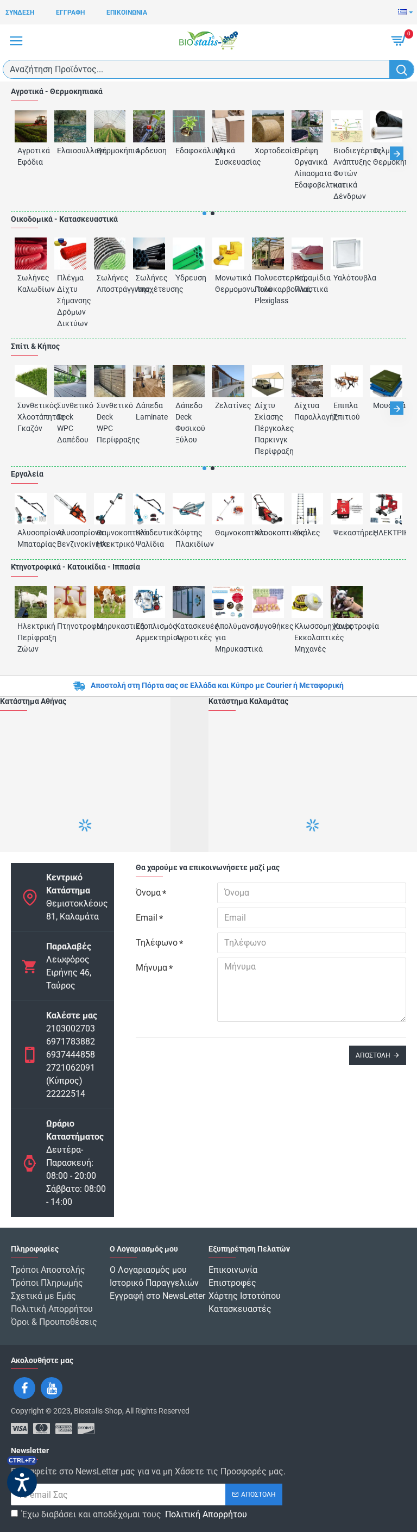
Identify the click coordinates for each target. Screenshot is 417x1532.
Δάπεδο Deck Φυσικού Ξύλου (188, 422)
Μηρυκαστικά (110, 626)
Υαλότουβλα (346, 277)
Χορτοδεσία (268, 150)
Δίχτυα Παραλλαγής (307, 411)
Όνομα (148, 892)
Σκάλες (307, 532)
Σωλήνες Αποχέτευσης (149, 283)
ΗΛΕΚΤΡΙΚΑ (386, 532)
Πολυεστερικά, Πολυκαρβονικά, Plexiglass (268, 289)
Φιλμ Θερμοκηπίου (386, 156)
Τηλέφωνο (157, 942)
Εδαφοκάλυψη (188, 150)
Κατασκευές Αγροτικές (188, 632)
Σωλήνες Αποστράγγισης (110, 283)
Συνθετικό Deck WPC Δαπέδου (70, 422)
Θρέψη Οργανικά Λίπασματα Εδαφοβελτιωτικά (307, 167)
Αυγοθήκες (268, 626)
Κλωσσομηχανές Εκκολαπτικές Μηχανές (307, 637)
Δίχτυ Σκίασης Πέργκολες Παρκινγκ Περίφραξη (268, 428)
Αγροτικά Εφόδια (30, 156)
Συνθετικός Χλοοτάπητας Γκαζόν (30, 417)
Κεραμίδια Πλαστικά (307, 283)
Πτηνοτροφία (70, 626)
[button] (20, 153)
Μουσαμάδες (386, 405)
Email (146, 917)
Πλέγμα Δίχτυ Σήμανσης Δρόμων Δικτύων (70, 300)
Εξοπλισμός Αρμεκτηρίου (149, 632)
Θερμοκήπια (110, 150)
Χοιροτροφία (346, 626)
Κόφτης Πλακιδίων (188, 538)
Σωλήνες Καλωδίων (30, 283)
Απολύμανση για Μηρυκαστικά (228, 637)
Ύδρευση (188, 277)
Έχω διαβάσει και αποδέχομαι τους (134, 1514)
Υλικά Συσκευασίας (228, 156)
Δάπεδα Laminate (149, 411)
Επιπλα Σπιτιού (346, 411)
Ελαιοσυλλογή (70, 150)
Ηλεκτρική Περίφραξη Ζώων (30, 637)
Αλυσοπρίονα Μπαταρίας (30, 538)
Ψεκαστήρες (346, 532)
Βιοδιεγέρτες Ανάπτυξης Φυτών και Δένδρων (346, 173)
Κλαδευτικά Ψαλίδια (149, 538)
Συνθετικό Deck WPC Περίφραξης (110, 422)
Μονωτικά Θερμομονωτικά (228, 283)
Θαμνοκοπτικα (228, 532)
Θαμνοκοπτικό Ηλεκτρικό (110, 538)
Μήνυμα (151, 967)
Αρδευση (149, 150)
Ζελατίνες (228, 405)
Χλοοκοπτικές (268, 532)
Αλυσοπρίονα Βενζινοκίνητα (70, 538)
